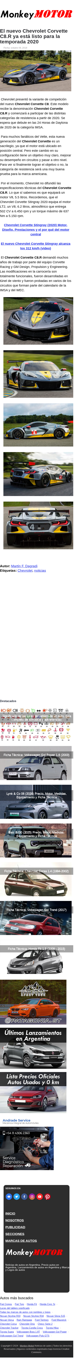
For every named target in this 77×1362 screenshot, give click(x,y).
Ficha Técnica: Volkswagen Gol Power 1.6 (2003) (36, 755)
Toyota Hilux (52, 1327)
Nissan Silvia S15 (56, 1316)
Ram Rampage (24, 1320)
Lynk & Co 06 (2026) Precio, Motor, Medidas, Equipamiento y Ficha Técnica (36, 795)
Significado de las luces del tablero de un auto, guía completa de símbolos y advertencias (36, 717)
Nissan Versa (7, 1320)
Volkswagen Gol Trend (11, 1335)
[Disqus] (36, 647)
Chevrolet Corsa (8, 1324)
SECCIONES (14, 1234)
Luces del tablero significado (15, 1308)
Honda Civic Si (47, 1304)
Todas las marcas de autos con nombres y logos (25, 1312)
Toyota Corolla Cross (32, 1327)
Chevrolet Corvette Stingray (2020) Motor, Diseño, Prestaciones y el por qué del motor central (35, 229)
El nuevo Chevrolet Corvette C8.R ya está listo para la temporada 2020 (34, 36)
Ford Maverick (59, 1320)
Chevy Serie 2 (45, 1324)
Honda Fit (32, 1304)
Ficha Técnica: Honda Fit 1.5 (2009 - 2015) (36, 948)
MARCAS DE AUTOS (21, 1241)
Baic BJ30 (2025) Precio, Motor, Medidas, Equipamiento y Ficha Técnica (36, 834)
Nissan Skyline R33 (10, 1316)
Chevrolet (25, 570)
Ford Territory (42, 1320)
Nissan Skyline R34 (33, 1316)
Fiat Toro (19, 1304)
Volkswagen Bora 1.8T (28, 1331)
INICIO (10, 1213)
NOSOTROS (14, 1220)
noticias (40, 570)
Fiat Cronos (6, 1304)
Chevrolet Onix (27, 1324)
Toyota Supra (7, 1331)
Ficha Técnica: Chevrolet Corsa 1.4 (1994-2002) (36, 871)
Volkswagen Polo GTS (37, 1335)
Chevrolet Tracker (9, 1327)
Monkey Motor (27, 1346)
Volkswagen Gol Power (55, 1331)
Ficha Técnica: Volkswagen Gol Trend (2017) (37, 910)
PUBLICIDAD (15, 1227)
